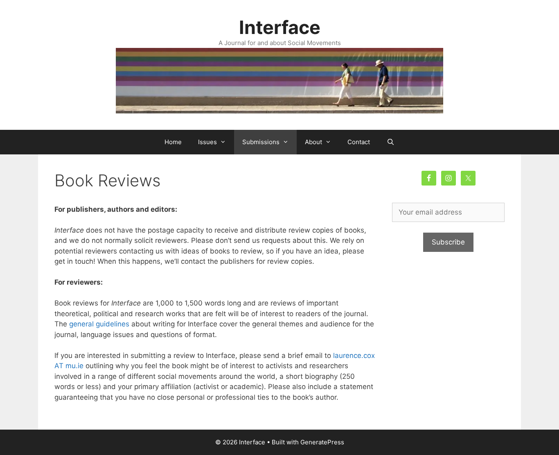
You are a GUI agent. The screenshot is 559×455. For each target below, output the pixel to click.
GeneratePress (322, 442)
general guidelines (99, 324)
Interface (279, 27)
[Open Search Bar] (390, 142)
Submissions (261, 142)
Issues (207, 142)
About (313, 142)
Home (173, 142)
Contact (358, 142)
